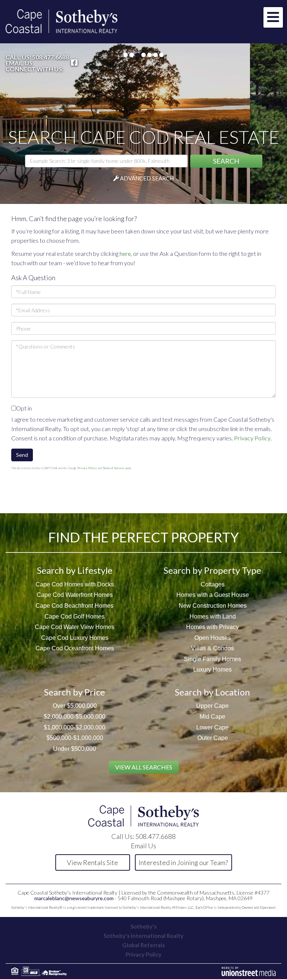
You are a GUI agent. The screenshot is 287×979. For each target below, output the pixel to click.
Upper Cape (212, 706)
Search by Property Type (212, 570)
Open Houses (212, 638)
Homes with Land (212, 616)
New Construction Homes (213, 605)
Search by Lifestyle (74, 570)
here (125, 253)
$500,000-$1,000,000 (74, 738)
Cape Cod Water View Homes (74, 627)
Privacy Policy (252, 438)
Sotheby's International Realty (143, 935)
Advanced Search (147, 178)
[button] (226, 161)
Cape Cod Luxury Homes (74, 638)
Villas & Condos (212, 648)
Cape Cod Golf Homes (74, 616)
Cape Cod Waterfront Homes (75, 595)
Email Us (19, 63)
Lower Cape (212, 727)
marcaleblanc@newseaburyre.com (74, 898)
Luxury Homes (212, 669)
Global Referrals (143, 945)
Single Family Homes (212, 659)
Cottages (213, 584)
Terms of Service (113, 468)
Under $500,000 (74, 749)
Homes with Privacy (212, 627)
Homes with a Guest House (212, 595)
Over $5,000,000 (75, 706)
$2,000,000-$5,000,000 (74, 716)
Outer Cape (212, 738)
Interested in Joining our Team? (183, 862)
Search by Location (212, 692)
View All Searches (143, 767)
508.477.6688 (50, 57)
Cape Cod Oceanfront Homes (75, 648)
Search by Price (74, 692)
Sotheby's (143, 926)
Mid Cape (212, 716)
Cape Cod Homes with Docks (75, 584)
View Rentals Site (92, 862)
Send (22, 455)
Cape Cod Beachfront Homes (75, 605)
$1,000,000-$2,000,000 (74, 727)
